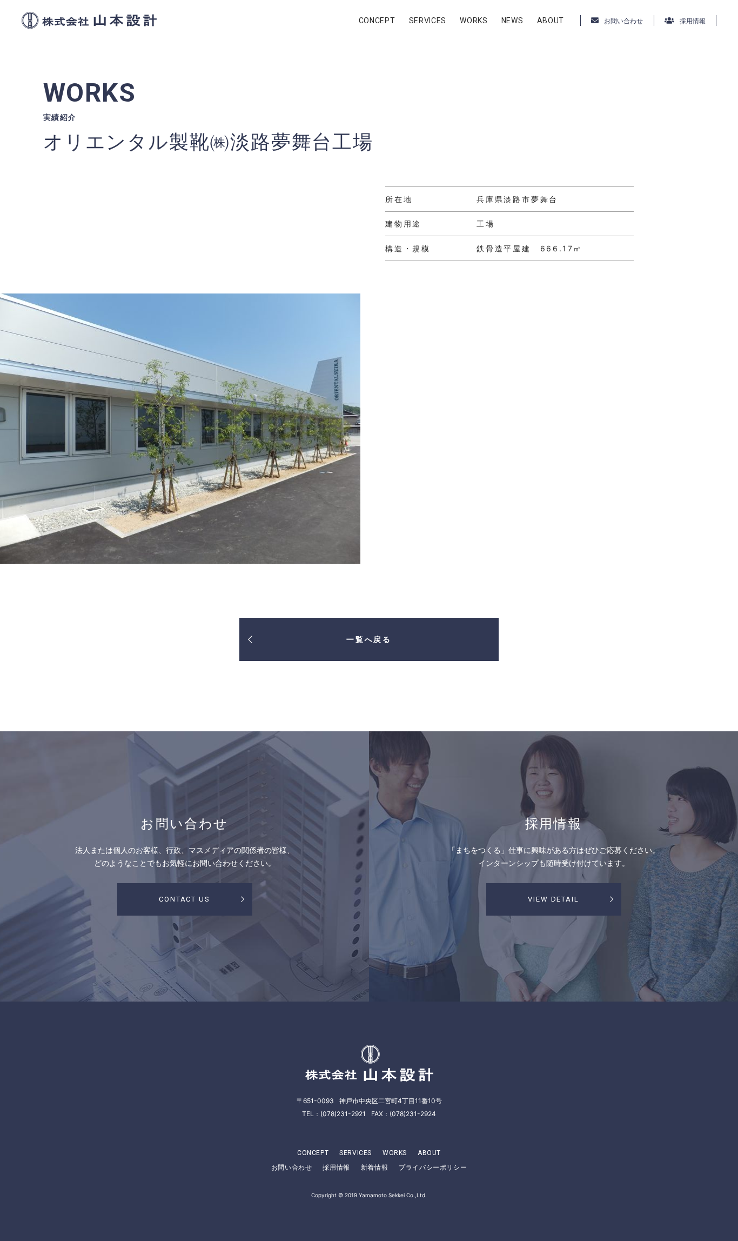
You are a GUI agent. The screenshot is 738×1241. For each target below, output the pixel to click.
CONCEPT (377, 20)
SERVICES (428, 20)
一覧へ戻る (369, 639)
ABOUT (551, 20)
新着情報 (374, 1167)
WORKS (474, 20)
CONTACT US (185, 899)
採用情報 (336, 1167)
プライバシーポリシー (433, 1167)
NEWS (512, 20)
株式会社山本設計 (89, 20)
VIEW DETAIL (553, 899)
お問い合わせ (291, 1167)
